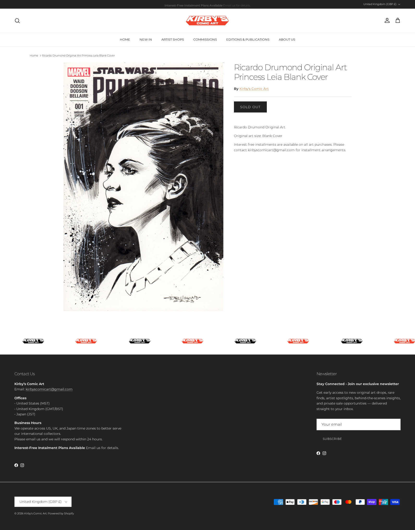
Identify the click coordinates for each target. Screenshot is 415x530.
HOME (125, 39)
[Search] (17, 21)
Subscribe (332, 439)
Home (34, 55)
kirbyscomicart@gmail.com (49, 389)
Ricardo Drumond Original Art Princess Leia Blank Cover (78, 55)
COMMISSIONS (205, 39)
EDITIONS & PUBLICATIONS (247, 39)
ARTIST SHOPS (172, 39)
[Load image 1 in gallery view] (143, 186)
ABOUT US (287, 39)
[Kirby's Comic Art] (207, 20)
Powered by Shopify (61, 513)
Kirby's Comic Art (254, 89)
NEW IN (146, 39)
